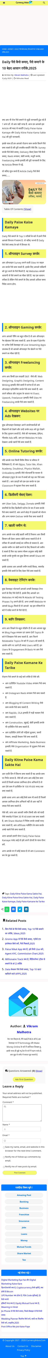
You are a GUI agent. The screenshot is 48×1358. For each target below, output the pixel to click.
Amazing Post (24, 1195)
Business (24, 1208)
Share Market (24, 1253)
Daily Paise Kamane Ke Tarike (30, 901)
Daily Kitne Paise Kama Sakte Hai (26, 893)
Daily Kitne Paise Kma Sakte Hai (17, 897)
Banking (24, 1201)
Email (6, 1135)
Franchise (24, 1214)
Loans (24, 1234)
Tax (24, 1259)
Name (6, 1125)
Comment (8, 1102)
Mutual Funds (24, 1246)
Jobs (24, 1227)
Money (24, 1240)
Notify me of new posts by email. (21, 1166)
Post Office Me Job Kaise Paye (15, 1326)
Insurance (24, 1221)
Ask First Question (24, 1079)
